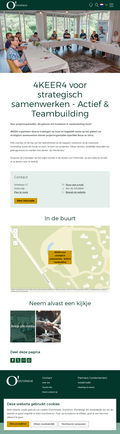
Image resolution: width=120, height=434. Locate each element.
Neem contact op (49, 392)
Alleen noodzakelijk (44, 424)
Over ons (46, 383)
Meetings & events (86, 387)
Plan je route (21, 192)
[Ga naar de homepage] (22, 5)
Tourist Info (47, 387)
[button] (60, 259)
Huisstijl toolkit (84, 383)
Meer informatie (25, 201)
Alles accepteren (18, 424)
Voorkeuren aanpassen (74, 424)
